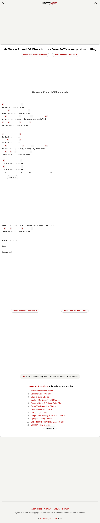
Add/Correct (36, 509)
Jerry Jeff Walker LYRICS (74, 310)
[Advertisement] (50, 25)
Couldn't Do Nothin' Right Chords (45, 400)
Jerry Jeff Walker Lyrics (65, 55)
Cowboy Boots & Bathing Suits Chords (47, 403)
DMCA (57, 509)
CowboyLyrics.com (48, 519)
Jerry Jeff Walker (37, 386)
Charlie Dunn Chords (40, 397)
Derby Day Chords (39, 412)
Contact (47, 509)
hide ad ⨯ (12, 177)
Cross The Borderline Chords (43, 406)
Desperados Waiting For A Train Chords (48, 416)
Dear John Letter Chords (41, 409)
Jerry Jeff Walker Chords (35, 55)
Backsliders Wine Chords (42, 391)
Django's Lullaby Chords (41, 419)
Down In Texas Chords (40, 425)
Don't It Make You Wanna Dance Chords (48, 422)
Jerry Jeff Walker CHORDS (25, 310)
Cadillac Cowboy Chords (41, 394)
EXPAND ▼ (50, 428)
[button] (3, 3)
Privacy (65, 509)
